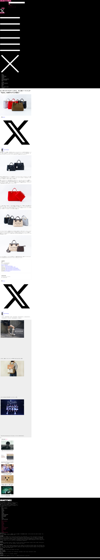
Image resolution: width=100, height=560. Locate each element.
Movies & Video (4, 516)
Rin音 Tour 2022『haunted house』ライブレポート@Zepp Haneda (7, 495)
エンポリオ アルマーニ (20, 316)
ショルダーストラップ (27, 316)
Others (3, 518)
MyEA (11, 316)
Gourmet (3, 513)
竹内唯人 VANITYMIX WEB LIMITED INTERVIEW (7, 450)
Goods (3, 512)
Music (2, 517)
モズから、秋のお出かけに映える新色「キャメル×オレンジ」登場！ (9, 397)
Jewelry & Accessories (5, 514)
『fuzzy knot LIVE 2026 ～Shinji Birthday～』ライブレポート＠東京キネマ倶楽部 (7, 474)
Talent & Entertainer (5, 519)
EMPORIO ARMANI (7, 316)
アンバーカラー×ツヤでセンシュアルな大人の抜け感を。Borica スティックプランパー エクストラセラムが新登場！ (7, 462)
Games (2, 511)
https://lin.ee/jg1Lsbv (7, 270)
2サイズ (3, 316)
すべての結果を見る (12, 6)
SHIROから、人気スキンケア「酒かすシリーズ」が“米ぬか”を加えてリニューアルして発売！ (7, 484)
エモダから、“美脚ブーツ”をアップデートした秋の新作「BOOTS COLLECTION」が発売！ (12, 358)
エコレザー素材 (15, 316)
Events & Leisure (4, 515)
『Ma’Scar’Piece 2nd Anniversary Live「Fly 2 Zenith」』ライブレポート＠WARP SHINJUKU (12, 435)
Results (10, 5)
